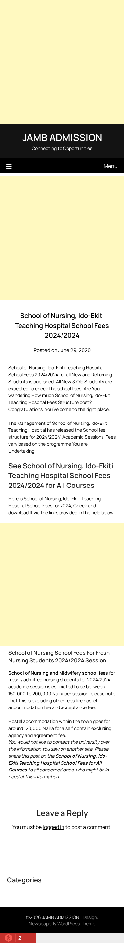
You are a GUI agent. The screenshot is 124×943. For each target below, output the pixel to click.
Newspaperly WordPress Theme (62, 923)
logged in (53, 827)
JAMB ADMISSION (62, 137)
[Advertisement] (62, 62)
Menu (111, 166)
